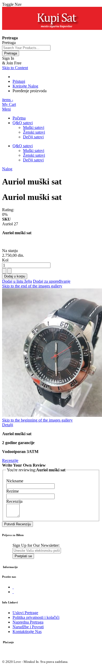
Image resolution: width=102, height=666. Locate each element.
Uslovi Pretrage (25, 612)
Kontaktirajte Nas (27, 631)
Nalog (7, 169)
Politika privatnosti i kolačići (36, 617)
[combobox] (26, 48)
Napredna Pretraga (28, 622)
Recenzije (10, 460)
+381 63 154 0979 (17, 33)
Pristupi (19, 81)
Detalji (7, 425)
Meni (6, 109)
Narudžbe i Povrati (28, 627)
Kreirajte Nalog (25, 86)
